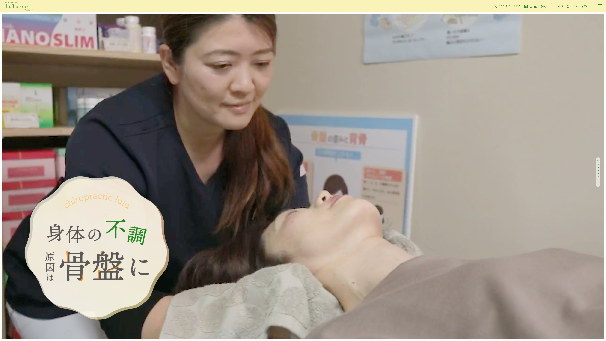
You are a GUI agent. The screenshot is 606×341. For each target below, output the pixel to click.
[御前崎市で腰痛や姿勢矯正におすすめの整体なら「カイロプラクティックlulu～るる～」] (19, 9)
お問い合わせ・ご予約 (572, 6)
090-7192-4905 (509, 6)
